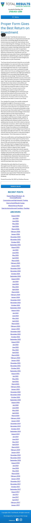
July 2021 (16, 376)
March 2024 (15, 292)
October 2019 (15, 429)
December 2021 (16, 363)
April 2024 (15, 289)
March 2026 (15, 229)
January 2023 (15, 329)
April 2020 (15, 413)
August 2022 (15, 342)
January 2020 (15, 421)
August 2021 (15, 373)
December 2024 (16, 268)
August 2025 (15, 247)
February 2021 (15, 387)
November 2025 (15, 239)
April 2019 (15, 444)
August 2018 (15, 463)
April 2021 (15, 381)
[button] (3, 34)
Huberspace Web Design (20, 516)
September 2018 (15, 460)
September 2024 (15, 276)
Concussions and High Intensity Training (15, 200)
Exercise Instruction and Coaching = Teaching (15, 208)
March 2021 (15, 384)
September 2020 (15, 400)
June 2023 (15, 316)
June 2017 (15, 497)
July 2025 (16, 250)
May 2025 (15, 255)
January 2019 (15, 452)
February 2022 (15, 358)
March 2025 (15, 260)
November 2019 (15, 426)
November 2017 (15, 484)
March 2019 (15, 447)
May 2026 (15, 224)
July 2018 (16, 465)
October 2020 (15, 397)
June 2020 (15, 408)
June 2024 (15, 284)
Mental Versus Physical (15, 206)
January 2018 (15, 479)
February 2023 (15, 326)
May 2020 (15, 410)
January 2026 (15, 234)
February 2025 (15, 263)
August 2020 (15, 402)
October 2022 (15, 337)
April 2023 (15, 321)
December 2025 (16, 237)
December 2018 (16, 455)
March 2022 (15, 355)
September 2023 (15, 308)
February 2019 (15, 450)
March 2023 (15, 323)
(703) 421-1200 (15, 11)
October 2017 (15, 487)
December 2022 (16, 331)
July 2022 (16, 345)
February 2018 (15, 476)
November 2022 (15, 334)
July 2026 (16, 218)
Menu (15, 17)
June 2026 (15, 221)
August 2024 (15, 279)
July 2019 (16, 437)
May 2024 (15, 287)
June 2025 (15, 253)
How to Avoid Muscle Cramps (15, 203)
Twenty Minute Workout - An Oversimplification (15, 197)
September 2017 (15, 489)
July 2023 (16, 313)
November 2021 (15, 366)
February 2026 (15, 231)
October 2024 (15, 274)
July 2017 (16, 494)
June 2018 (15, 468)
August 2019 (15, 434)
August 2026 (15, 216)
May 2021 (15, 379)
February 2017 (15, 502)
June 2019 (15, 439)
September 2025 (15, 245)
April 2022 (15, 352)
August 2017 (15, 492)
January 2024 (15, 297)
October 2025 (15, 242)
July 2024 (16, 281)
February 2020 (15, 418)
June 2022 (15, 347)
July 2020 (16, 405)
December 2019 (16, 423)
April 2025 (15, 258)
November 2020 (15, 395)
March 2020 (15, 416)
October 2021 (15, 368)
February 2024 (15, 295)
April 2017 (15, 500)
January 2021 (15, 389)
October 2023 (15, 305)
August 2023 (15, 310)
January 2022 (15, 360)
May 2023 (15, 318)
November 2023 (15, 303)
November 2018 (15, 458)
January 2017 (15, 505)
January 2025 (15, 266)
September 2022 (15, 339)
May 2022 (15, 350)
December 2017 (16, 481)
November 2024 (15, 271)
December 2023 (16, 300)
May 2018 (15, 471)
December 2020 (16, 392)
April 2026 (15, 226)
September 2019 (15, 431)
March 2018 (15, 473)
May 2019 (15, 442)
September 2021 (15, 371)
